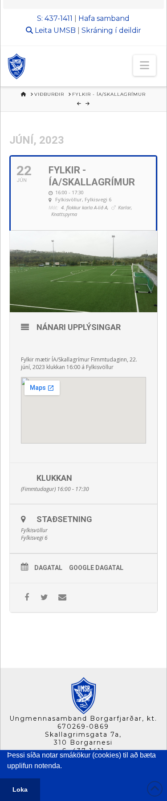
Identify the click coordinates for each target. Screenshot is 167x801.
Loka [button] (20, 789)
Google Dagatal (96, 567)
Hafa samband (104, 18)
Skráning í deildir (111, 30)
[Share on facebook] (26, 597)
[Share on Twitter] (44, 597)
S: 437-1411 (55, 18)
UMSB (64, 30)
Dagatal (48, 567)
